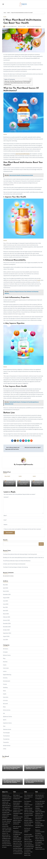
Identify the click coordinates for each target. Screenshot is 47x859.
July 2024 (5, 639)
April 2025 (5, 610)
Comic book (6, 668)
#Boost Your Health (31, 26)
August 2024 (6, 636)
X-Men (4, 748)
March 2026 (6, 591)
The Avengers (6, 732)
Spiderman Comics (7, 716)
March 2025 (6, 613)
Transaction (6, 742)
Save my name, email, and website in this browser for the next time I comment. (23, 529)
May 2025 (5, 607)
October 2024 (6, 630)
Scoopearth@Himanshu (12, 26)
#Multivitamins (38, 26)
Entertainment (6, 681)
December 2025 (7, 594)
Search (5, 539)
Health (4, 16)
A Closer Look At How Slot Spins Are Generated (14, 564)
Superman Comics (7, 723)
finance (5, 684)
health (38, 280)
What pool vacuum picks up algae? (9, 480)
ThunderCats (6, 739)
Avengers (5, 652)
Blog (6, 476)
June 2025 (5, 604)
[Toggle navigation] (3, 4)
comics (4, 671)
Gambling (5, 687)
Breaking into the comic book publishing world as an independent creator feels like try (23, 557)
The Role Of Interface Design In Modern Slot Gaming (15, 567)
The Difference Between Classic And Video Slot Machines (16, 560)
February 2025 (6, 617)
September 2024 (7, 633)
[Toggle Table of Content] (30, 79)
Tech (4, 726)
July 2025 (5, 600)
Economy (5, 677)
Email (5, 520)
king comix (5, 697)
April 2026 (5, 588)
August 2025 (6, 597)
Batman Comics (7, 655)
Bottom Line (8, 84)
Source (5, 134)
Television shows (7, 729)
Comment (6, 497)
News (4, 706)
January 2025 (6, 620)
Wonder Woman (6, 745)
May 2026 (5, 584)
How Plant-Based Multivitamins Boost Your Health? (17, 82)
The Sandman (6, 735)
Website (5, 524)
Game (4, 690)
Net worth (5, 703)
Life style (5, 700)
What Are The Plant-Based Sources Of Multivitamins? (18, 81)
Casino (4, 665)
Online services (6, 710)
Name (5, 515)
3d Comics (5, 648)
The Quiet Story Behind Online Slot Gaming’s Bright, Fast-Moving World (20, 554)
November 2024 (7, 626)
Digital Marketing (7, 674)
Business (5, 661)
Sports (4, 719)
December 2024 (7, 623)
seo (4, 713)
